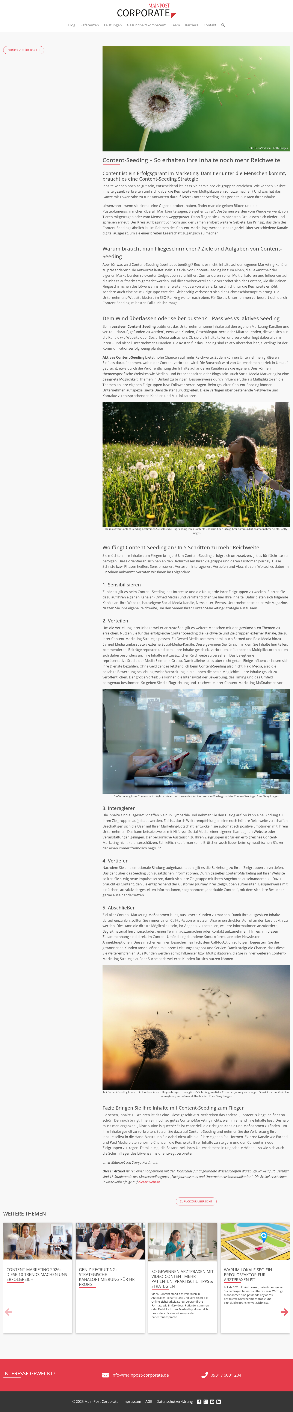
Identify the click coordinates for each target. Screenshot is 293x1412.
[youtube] (212, 1402)
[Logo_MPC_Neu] (146, 5)
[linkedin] (218, 1402)
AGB (148, 1401)
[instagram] (206, 1402)
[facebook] (199, 1402)
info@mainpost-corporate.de (140, 1375)
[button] (8, 1312)
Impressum (132, 1401)
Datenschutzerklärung (175, 1401)
